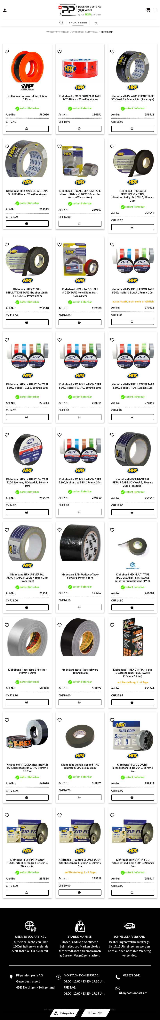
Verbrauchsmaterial (85, 32)
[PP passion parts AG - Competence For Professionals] (80, 10)
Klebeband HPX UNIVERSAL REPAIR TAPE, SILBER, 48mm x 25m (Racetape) (27, 578)
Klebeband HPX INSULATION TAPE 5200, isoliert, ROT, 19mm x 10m (133, 386)
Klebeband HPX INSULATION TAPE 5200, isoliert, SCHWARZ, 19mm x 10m (27, 483)
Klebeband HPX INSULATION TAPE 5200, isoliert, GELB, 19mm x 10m (27, 386)
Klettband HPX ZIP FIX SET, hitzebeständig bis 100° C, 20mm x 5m (133, 863)
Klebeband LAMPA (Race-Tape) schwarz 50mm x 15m (80, 576)
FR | (96, 23)
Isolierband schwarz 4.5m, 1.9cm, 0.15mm (27, 98)
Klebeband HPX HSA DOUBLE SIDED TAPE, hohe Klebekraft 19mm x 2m (80, 292)
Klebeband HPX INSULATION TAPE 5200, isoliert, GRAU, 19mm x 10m (80, 386)
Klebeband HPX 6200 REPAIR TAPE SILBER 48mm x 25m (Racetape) (27, 192)
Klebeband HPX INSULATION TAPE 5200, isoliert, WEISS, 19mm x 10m (80, 481)
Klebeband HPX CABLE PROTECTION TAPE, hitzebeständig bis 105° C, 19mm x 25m (133, 195)
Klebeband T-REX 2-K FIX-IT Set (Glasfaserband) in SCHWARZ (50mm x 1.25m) (132, 673)
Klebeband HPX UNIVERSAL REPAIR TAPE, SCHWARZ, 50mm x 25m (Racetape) (132, 483)
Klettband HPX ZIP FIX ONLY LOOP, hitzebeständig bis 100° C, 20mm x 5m (80, 863)
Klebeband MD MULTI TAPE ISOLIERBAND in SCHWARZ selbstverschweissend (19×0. (132, 578)
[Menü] (155, 9)
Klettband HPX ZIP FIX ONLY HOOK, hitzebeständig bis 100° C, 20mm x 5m (27, 863)
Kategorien (67, 1013)
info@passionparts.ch (133, 993)
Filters (92, 1013)
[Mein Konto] (5, 10)
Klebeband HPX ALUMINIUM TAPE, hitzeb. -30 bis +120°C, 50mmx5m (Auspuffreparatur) (80, 194)
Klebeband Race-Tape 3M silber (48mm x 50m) (27, 671)
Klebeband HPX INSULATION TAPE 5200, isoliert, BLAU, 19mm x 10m (133, 291)
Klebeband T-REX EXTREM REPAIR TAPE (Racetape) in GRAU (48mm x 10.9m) (27, 768)
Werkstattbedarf (57, 32)
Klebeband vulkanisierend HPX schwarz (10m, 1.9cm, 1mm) (80, 766)
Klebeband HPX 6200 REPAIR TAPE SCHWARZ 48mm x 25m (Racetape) (132, 98)
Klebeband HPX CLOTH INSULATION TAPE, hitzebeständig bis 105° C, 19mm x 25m (27, 292)
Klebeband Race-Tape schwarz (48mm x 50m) (79, 671)
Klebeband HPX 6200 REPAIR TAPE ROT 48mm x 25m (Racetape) (80, 98)
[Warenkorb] (148, 9)
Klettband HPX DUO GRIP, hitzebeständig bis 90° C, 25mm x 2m (132, 768)
